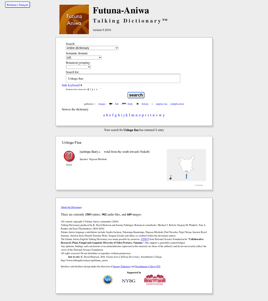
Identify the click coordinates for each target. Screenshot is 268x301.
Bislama (12, 5)
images (102, 103)
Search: (70, 44)
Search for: (72, 72)
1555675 (145, 239)
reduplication (177, 103)
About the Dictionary (71, 207)
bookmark (199, 185)
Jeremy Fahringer (121, 266)
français (23, 5)
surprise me (161, 103)
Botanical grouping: (78, 62)
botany (145, 103)
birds (130, 103)
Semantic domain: (77, 53)
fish (116, 103)
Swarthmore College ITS (147, 266)
